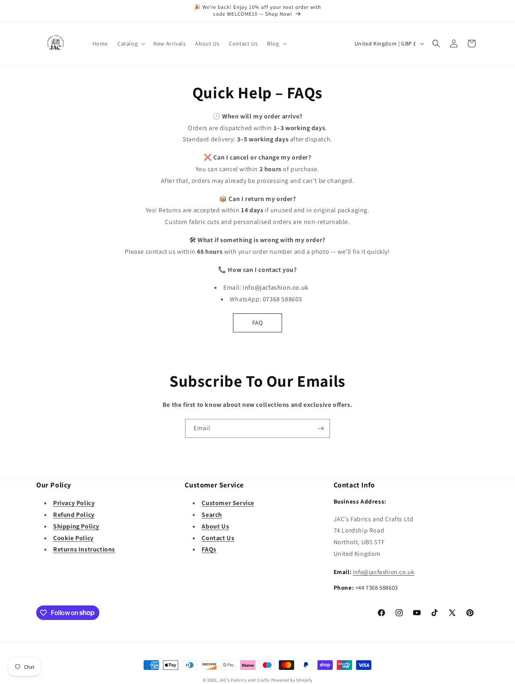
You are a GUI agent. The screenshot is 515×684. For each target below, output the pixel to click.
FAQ (257, 322)
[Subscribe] (321, 428)
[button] (130, 43)
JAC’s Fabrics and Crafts (244, 680)
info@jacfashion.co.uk (383, 572)
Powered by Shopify (292, 680)
